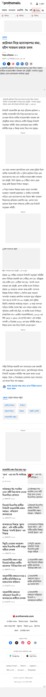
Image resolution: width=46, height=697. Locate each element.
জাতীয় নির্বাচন (10, 405)
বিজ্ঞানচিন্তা (34, 621)
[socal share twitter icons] (9, 65)
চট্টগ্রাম (21, 411)
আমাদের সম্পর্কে (11, 666)
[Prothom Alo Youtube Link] (30, 643)
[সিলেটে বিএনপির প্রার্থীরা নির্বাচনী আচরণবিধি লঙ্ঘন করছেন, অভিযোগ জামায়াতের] (36, 511)
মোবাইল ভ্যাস (25, 630)
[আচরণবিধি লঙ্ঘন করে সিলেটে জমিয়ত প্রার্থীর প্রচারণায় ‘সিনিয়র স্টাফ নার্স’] (36, 565)
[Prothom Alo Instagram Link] (24, 643)
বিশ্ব (26, 10)
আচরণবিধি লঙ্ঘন (11, 417)
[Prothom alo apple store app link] (31, 656)
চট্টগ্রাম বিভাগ (9, 411)
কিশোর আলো (23, 621)
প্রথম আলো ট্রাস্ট (9, 626)
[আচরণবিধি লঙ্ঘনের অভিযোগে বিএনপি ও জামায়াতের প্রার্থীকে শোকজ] (36, 597)
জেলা (4, 37)
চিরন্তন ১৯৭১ (28, 626)
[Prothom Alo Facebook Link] (12, 643)
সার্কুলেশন (33, 666)
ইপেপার (37, 626)
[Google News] (35, 643)
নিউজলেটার (32, 670)
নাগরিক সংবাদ (12, 621)
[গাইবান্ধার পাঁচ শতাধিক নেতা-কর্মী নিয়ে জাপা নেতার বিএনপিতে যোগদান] (36, 494)
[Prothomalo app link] (14, 656)
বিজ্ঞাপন (23, 666)
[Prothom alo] (12, 3)
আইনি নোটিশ (34, 411)
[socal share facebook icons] (4, 65)
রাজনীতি (20, 10)
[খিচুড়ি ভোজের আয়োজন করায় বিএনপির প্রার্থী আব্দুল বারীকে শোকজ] (36, 548)
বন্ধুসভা (19, 626)
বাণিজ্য (32, 10)
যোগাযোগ (20, 670)
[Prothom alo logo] (23, 616)
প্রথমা (16, 630)
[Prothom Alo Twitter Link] (18, 643)
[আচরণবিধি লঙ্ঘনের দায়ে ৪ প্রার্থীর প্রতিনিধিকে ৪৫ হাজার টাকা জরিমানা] (36, 581)
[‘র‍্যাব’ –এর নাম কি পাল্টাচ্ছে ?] (36, 478)
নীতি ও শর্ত (10, 670)
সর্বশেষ (4, 10)
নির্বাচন (22, 405)
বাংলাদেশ (12, 10)
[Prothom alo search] (31, 3)
